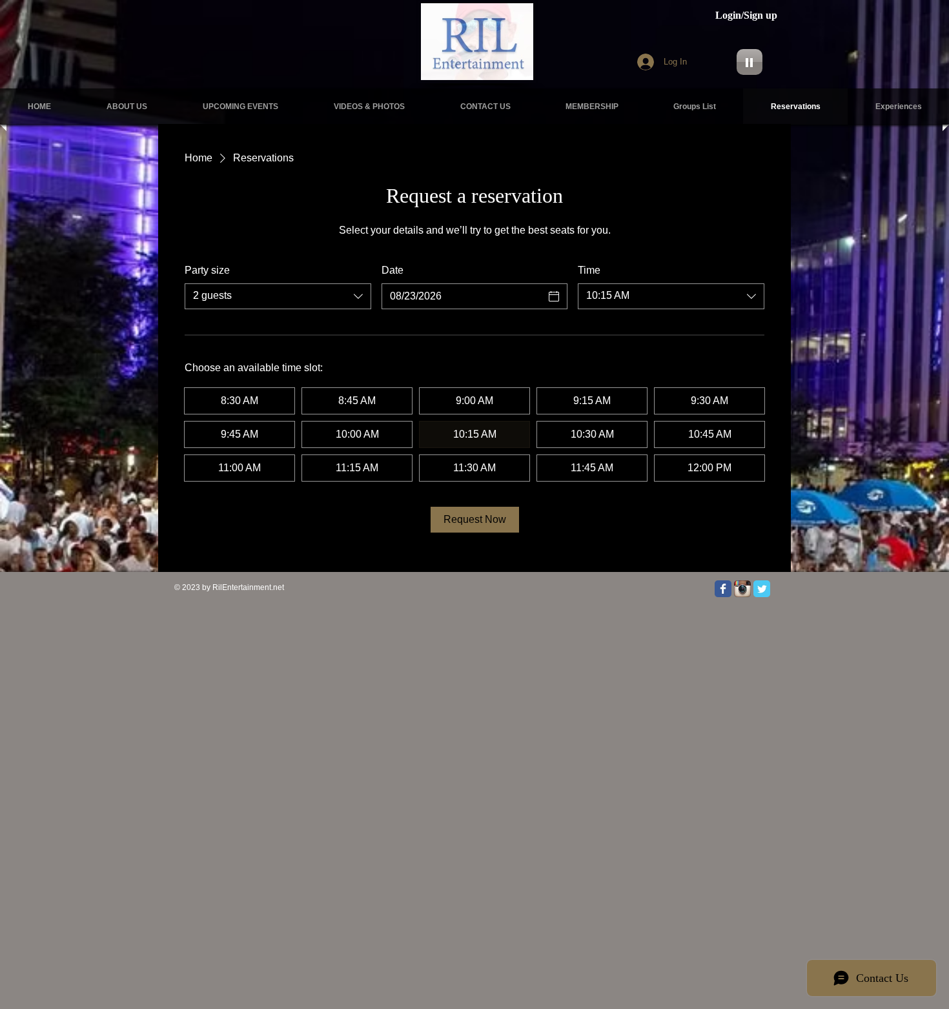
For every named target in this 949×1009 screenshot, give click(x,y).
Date (392, 270)
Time (589, 270)
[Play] (749, 62)
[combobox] (278, 296)
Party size (207, 270)
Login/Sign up (746, 15)
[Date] (554, 296)
